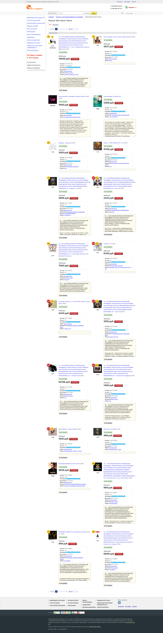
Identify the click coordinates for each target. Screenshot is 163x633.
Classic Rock (72, 74)
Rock (77, 74)
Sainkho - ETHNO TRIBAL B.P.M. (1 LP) (114, 143)
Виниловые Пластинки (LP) (36, 17)
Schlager (66, 485)
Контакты (120, 1)
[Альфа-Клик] (81, 612)
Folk (110, 166)
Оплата (134, 1)
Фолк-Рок (111, 212)
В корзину (75, 59)
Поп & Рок (66, 279)
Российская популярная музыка (72, 117)
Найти (94, 13)
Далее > (71, 29)
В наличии (87, 13)
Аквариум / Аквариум (72, 212)
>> (76, 29)
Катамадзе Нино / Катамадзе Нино (120, 115)
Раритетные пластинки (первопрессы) (34, 46)
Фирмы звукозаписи (33, 65)
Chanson (66, 328)
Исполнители (31, 62)
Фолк (110, 60)
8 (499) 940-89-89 (95, 626)
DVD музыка (31, 31)
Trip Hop (80, 451)
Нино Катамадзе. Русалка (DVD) (112, 96)
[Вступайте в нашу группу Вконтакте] (119, 602)
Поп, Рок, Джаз (55, 603)
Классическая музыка (57, 605)
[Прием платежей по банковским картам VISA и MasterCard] (66, 612)
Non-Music (114, 116)
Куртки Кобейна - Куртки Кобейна (68, 429)
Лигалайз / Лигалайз (117, 265)
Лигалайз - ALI (108, 243)
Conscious (117, 267)
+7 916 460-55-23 (116, 8)
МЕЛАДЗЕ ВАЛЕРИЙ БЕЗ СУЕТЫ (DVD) (69, 463)
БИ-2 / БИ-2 (70, 72)
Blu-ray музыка (32, 29)
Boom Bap (111, 267)
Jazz (110, 116)
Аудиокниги (31, 37)
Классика (55, 24)
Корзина (133, 7)
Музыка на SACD (32, 26)
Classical (66, 74)
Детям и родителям (33, 40)
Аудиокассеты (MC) (33, 43)
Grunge (119, 449)
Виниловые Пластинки (57, 600)
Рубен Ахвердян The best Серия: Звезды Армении (118, 36)
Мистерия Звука (68, 71)
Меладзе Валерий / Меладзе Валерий (76, 484)
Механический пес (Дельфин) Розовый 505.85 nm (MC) (74, 96)
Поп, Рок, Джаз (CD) (33, 20)
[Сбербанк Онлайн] (56, 612)
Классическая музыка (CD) (36, 23)
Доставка (127, 1)
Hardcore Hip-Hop (124, 267)
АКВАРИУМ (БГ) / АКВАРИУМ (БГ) (120, 210)
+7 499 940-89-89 (116, 6)
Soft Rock (75, 451)
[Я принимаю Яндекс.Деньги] (74, 612)
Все (50, 24)
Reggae (111, 336)
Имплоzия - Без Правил (110, 429)
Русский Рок (67, 215)
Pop (70, 328)
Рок (117, 336)
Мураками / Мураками (72, 166)
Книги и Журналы (33, 50)
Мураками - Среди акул (65, 143)
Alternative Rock (68, 451)
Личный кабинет (130, 13)
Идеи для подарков (33, 68)
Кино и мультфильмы (34, 34)
